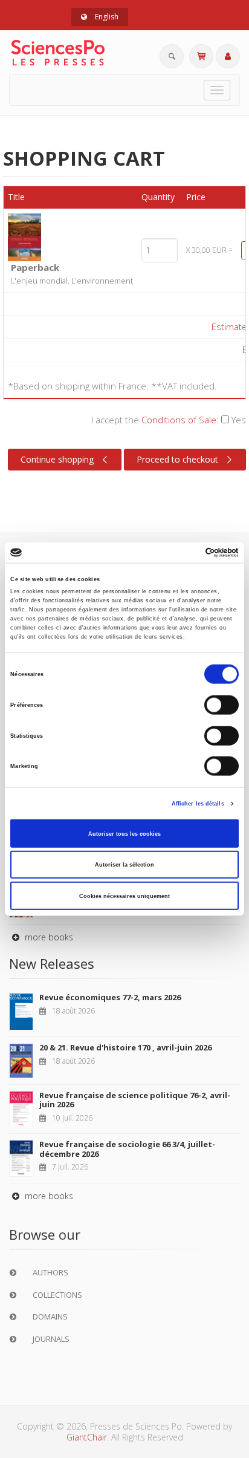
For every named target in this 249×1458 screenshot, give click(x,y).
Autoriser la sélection (124, 865)
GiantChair (86, 1437)
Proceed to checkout (177, 459)
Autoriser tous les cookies (124, 833)
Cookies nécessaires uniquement (124, 896)
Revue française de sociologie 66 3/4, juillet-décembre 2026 (127, 1149)
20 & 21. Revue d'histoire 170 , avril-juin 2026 (125, 1047)
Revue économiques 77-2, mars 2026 (110, 997)
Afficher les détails (198, 804)
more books (47, 937)
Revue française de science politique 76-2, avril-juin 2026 (134, 1100)
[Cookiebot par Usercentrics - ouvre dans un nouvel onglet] (186, 553)
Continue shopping (57, 459)
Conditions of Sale (178, 420)
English (105, 16)
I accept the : (168, 420)
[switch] (221, 705)
